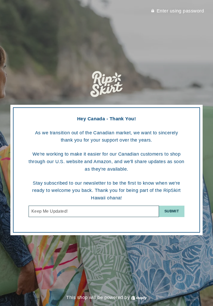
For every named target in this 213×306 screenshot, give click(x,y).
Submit (171, 211)
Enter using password (180, 10)
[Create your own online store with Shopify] (139, 297)
